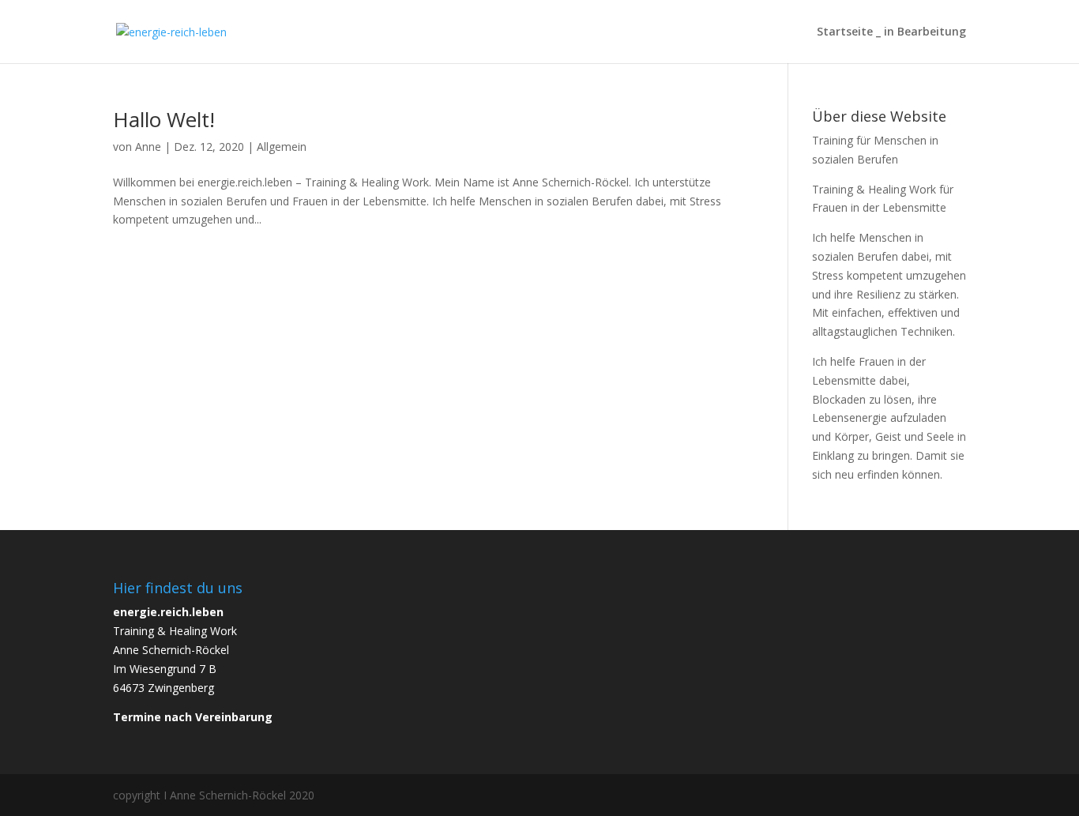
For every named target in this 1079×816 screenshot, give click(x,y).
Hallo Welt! (164, 119)
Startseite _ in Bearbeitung (891, 32)
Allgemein (281, 146)
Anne (148, 146)
